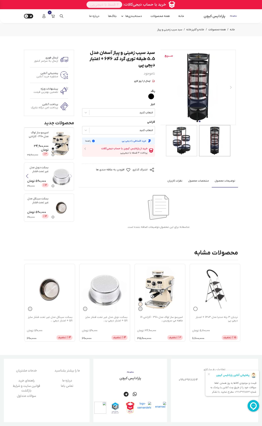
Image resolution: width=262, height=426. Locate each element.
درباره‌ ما (94, 16)
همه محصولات (160, 16)
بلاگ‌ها (112, 16)
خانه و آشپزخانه (195, 29)
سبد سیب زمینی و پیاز (169, 29)
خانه (181, 16)
